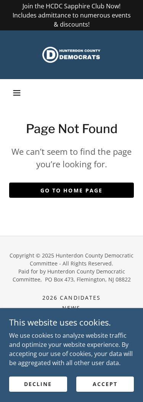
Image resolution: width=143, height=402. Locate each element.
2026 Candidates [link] (71, 297)
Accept (105, 384)
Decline (38, 384)
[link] (71, 55)
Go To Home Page (71, 190)
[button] (16, 92)
